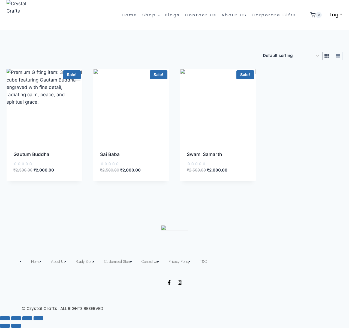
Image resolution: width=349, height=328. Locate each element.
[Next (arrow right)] (16, 326)
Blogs (172, 15)
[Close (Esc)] (5, 318)
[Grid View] (327, 56)
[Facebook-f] (169, 282)
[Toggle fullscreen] (27, 318)
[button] (58, 176)
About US (234, 15)
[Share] (16, 318)
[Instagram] (180, 282)
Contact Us (200, 15)
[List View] (338, 56)
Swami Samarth (204, 154)
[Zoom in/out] (38, 318)
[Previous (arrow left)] (5, 326)
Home (129, 15)
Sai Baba (110, 154)
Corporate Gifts (274, 15)
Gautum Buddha (31, 154)
